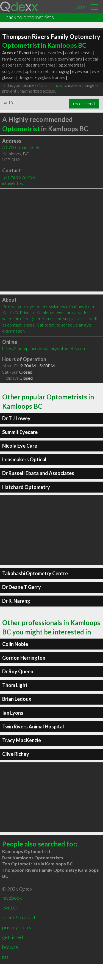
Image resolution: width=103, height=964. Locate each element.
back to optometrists (29, 17)
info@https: (13, 183)
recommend (84, 103)
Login (80, 6)
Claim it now (51, 85)
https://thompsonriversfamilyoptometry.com (44, 348)
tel (20, 177)
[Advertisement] (51, 240)
